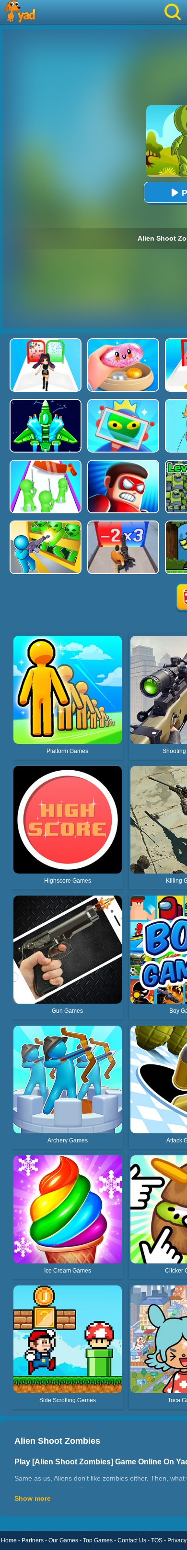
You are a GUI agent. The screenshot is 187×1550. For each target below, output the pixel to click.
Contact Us (131, 1540)
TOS (157, 1540)
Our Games (63, 1540)
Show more (32, 1498)
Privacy (177, 1540)
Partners (33, 1540)
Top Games (98, 1540)
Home (9, 1540)
